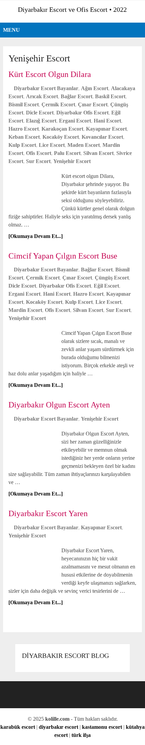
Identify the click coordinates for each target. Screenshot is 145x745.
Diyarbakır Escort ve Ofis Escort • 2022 (72, 9)
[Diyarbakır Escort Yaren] (34, 564)
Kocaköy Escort (60, 137)
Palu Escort (67, 153)
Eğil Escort (106, 286)
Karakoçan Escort (62, 129)
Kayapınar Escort (106, 129)
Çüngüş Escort (112, 278)
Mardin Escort (25, 310)
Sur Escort (38, 161)
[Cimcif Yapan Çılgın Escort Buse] (34, 346)
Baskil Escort (110, 96)
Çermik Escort (58, 104)
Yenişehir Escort (72, 161)
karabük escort (17, 727)
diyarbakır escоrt (58, 727)
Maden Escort (83, 145)
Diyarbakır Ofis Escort (82, 112)
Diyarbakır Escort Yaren (48, 513)
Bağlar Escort (76, 96)
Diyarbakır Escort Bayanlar (46, 88)
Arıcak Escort (42, 96)
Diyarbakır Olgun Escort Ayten (59, 404)
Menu (11, 30)
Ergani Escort (75, 121)
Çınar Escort (93, 104)
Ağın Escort (94, 88)
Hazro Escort (23, 129)
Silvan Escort (98, 153)
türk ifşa (81, 735)
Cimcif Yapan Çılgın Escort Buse (62, 255)
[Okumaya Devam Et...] (35, 236)
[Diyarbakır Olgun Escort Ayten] (34, 447)
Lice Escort (52, 145)
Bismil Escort (23, 104)
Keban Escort (24, 137)
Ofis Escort (38, 153)
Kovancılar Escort (102, 137)
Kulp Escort (22, 145)
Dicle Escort (40, 112)
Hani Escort (107, 121)
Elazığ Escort (41, 121)
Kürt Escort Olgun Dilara (49, 74)
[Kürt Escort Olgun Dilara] (34, 189)
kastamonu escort (102, 727)
